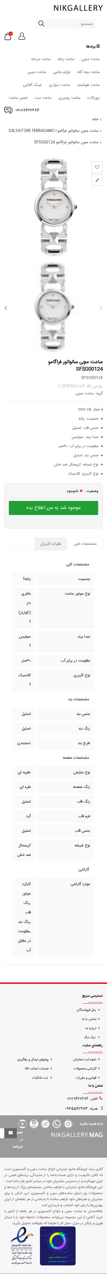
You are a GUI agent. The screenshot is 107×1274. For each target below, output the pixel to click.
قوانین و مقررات (86, 1078)
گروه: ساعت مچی (89, 393)
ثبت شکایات (40, 1078)
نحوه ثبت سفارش (84, 1059)
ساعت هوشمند (88, 85)
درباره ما (91, 1028)
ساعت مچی (90, 59)
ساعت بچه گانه (88, 72)
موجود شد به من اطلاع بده (53, 508)
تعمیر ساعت (18, 98)
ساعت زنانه (66, 59)
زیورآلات (93, 98)
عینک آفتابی (32, 85)
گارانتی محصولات (85, 1069)
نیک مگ (90, 1037)
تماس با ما (89, 1019)
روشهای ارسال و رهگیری (33, 1059)
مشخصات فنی (85, 544)
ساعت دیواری (59, 85)
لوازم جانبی (61, 72)
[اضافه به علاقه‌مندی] (97, 167)
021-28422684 (27, 110)
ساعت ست (43, 98)
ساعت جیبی (36, 72)
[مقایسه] (97, 180)
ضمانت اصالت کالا (37, 1069)
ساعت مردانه (41, 59)
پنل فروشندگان (86, 1010)
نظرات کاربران (50, 544)
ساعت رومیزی (69, 98)
